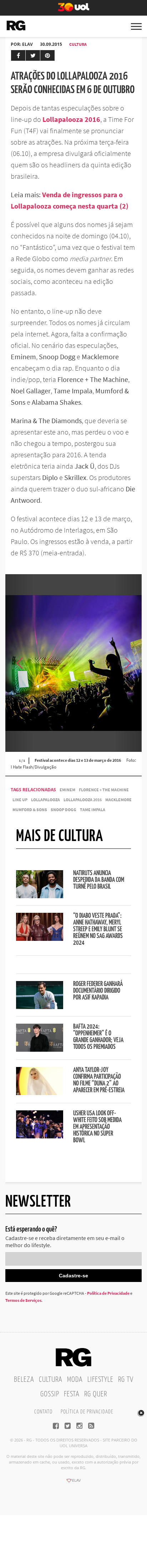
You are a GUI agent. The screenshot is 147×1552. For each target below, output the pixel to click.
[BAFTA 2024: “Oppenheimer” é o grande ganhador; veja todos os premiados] (39, 1049)
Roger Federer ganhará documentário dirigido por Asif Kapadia (98, 991)
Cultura (78, 44)
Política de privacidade (87, 1411)
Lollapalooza (45, 799)
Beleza (24, 1379)
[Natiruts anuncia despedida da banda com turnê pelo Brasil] (39, 896)
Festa (72, 1394)
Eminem (67, 789)
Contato (43, 1411)
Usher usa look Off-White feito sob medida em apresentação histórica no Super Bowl (97, 1127)
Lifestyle (100, 1379)
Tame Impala (92, 809)
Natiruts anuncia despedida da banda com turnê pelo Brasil (98, 880)
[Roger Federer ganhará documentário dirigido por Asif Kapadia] (39, 1007)
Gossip (49, 1394)
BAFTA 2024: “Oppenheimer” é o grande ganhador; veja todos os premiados (98, 1037)
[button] (127, 663)
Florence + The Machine (104, 789)
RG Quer (95, 1394)
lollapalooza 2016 (83, 799)
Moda (75, 1379)
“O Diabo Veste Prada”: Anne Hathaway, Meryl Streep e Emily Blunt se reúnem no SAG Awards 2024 (98, 929)
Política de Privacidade (108, 1293)
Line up (19, 799)
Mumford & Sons (29, 809)
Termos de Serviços (23, 1300)
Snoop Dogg (63, 809)
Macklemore (118, 799)
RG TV (125, 1379)
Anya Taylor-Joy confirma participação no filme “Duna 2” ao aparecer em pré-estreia (99, 1080)
